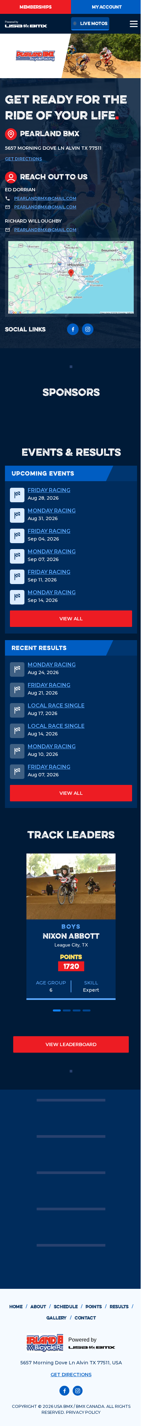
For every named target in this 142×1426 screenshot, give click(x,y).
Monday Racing (52, 510)
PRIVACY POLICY (83, 1412)
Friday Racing (49, 490)
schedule (68, 1307)
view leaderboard (71, 1044)
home (18, 1307)
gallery (58, 1318)
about (40, 1307)
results (121, 1307)
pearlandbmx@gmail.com (45, 198)
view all (71, 619)
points (96, 1307)
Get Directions (23, 158)
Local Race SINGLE (56, 705)
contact (85, 1318)
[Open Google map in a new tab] (71, 277)
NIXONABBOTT (71, 936)
